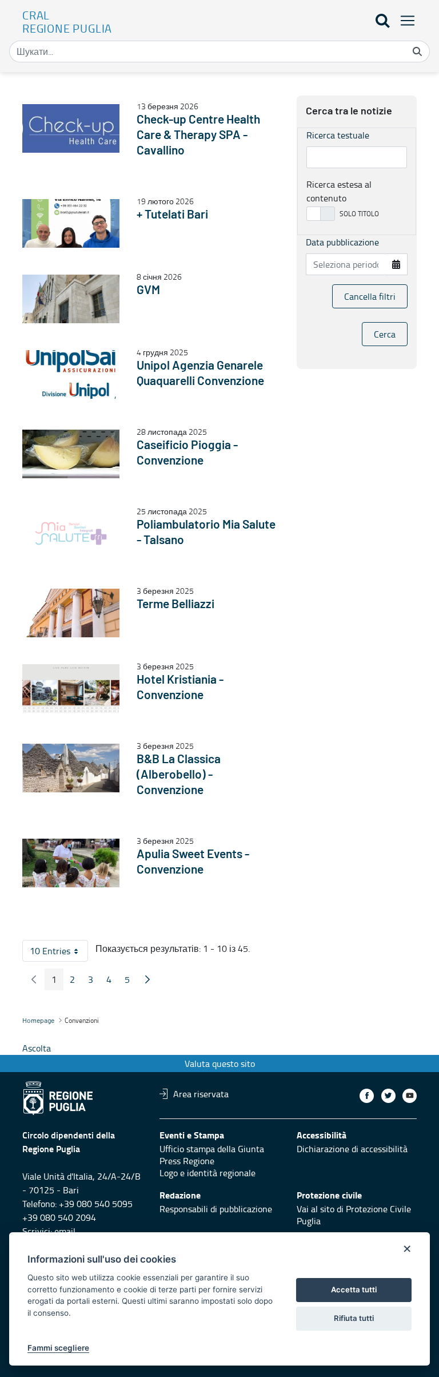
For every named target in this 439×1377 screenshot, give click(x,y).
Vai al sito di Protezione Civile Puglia (354, 1215)
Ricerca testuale (337, 135)
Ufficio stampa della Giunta (211, 1148)
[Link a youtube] (409, 1096)
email (64, 1231)
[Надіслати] (417, 51)
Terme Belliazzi (175, 604)
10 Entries (59, 953)
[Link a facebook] (367, 1096)
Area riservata (201, 1094)
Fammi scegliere (58, 1347)
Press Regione (186, 1160)
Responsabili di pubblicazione (215, 1209)
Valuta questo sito (220, 1063)
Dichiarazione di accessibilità (352, 1148)
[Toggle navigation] (404, 20)
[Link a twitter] (388, 1096)
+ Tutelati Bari (172, 215)
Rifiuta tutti (354, 1318)
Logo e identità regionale (207, 1172)
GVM (148, 290)
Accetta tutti (354, 1289)
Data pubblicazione (342, 242)
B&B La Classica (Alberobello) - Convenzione (179, 774)
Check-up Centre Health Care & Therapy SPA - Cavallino (198, 135)
